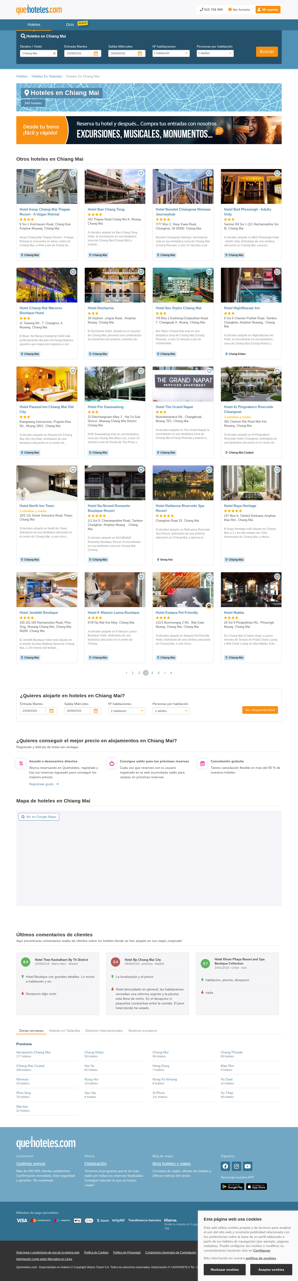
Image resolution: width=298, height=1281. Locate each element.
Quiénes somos (30, 1163)
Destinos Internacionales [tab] (104, 1030)
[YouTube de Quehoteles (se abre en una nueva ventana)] (247, 1166)
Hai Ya (89, 1066)
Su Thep (227, 1093)
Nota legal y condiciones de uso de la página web (47, 1252)
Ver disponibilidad (260, 710)
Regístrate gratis (41, 784)
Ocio (70, 25)
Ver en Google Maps (41, 817)
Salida (120, 46)
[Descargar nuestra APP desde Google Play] (232, 1186)
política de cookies (261, 1258)
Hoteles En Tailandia (47, 76)
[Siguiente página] (165, 673)
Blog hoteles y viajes (171, 1163)
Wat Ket (22, 1106)
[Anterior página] (126, 673)
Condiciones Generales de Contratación (170, 1252)
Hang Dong (160, 1066)
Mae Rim (227, 1066)
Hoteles (21, 76)
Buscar (267, 51)
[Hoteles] (51, 10)
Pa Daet (227, 1079)
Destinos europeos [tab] (143, 1030)
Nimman (22, 1079)
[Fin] (171, 673)
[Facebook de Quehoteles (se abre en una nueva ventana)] (225, 1166)
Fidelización (96, 1163)
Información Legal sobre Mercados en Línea (44, 1259)
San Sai (90, 1093)
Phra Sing (23, 1093)
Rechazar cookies (225, 1269)
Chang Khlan (94, 1052)
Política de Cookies (96, 1252)
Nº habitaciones (164, 46)
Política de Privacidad (127, 1252)
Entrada (75, 46)
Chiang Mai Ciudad (30, 1066)
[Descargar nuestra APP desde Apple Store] (256, 1186)
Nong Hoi (91, 1079)
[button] (268, 9)
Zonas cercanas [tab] (31, 1030)
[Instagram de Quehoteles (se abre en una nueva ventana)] (236, 1166)
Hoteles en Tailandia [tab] (64, 1030)
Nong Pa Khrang (164, 1079)
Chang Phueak (232, 1052)
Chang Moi (160, 1052)
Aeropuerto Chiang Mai (33, 1052)
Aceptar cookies (271, 1269)
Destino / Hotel (31, 46)
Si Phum (158, 1093)
